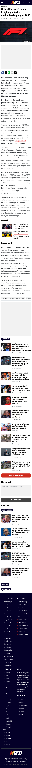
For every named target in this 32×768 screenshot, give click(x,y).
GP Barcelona (7, 697)
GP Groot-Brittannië (9, 703)
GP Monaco (7, 694)
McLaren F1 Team (23, 605)
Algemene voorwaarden (11, 759)
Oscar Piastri (7, 611)
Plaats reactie (16, 500)
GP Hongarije (7, 709)
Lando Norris (7, 608)
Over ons (21, 700)
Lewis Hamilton (8, 617)
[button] (24, 3)
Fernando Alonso (8, 626)
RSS (14, 761)
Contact (21, 715)
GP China (6, 676)
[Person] (29, 2)
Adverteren (21, 709)
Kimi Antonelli (7, 623)
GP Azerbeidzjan (8, 721)
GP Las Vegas (7, 738)
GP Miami (6, 688)
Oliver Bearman (8, 641)
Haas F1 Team (22, 622)
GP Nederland (7, 712)
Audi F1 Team (22, 631)
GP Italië (6, 715)
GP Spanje (6, 718)
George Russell (20, 141)
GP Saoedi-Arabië (8, 685)
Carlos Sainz (7, 653)
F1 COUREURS (8, 598)
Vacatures (21, 712)
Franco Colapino (8, 635)
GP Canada (7, 691)
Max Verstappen (8, 602)
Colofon (21, 703)
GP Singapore (7, 724)
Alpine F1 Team (23, 619)
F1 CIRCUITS (7, 669)
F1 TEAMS (21, 598)
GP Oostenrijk (7, 700)
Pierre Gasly (7, 632)
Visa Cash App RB (23, 625)
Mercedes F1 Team (24, 611)
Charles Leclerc (8, 614)
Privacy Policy (23, 759)
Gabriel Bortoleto (8, 659)
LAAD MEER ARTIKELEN (16, 475)
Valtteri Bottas (7, 665)
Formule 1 (11, 147)
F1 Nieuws (11, 298)
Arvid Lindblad (7, 647)
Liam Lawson (7, 644)
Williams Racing (23, 628)
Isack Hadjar (7, 605)
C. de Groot (10, 18)
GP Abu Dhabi (7, 744)
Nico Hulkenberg (8, 656)
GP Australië (7, 673)
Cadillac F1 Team (23, 634)
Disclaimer (9, 761)
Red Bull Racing (23, 602)
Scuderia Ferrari (23, 608)
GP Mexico (7, 732)
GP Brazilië (7, 735)
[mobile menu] (2, 2)
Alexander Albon (8, 650)
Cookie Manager (21, 761)
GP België (6, 706)
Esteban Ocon (7, 638)
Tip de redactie (23, 706)
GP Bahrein (7, 682)
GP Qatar (6, 741)
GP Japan (6, 679)
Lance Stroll (7, 629)
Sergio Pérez (7, 662)
